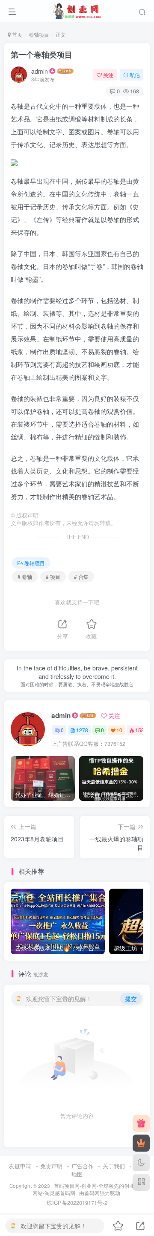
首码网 (92, 1193)
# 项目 (53, 576)
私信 (135, 74)
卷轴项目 (39, 34)
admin (39, 71)
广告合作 (82, 1166)
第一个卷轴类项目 (41, 54)
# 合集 (81, 576)
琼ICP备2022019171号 (75, 1202)
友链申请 (20, 1166)
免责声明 (51, 1166)
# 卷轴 (25, 576)
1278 (82, 730)
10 (119, 730)
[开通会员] (141, 1143)
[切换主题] (141, 1162)
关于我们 (114, 1166)
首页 (16, 34)
